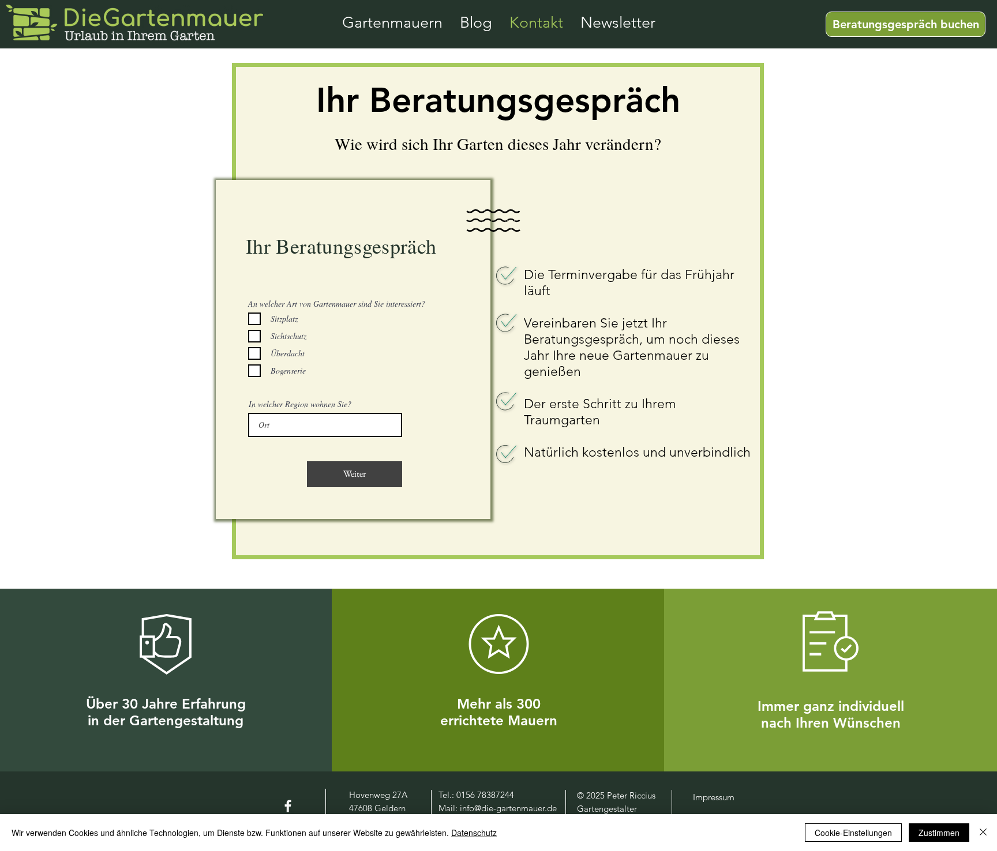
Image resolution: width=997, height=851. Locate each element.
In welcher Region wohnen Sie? (300, 404)
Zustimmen (939, 832)
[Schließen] (983, 832)
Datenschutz (474, 832)
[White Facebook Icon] (288, 806)
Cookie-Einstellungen (853, 832)
